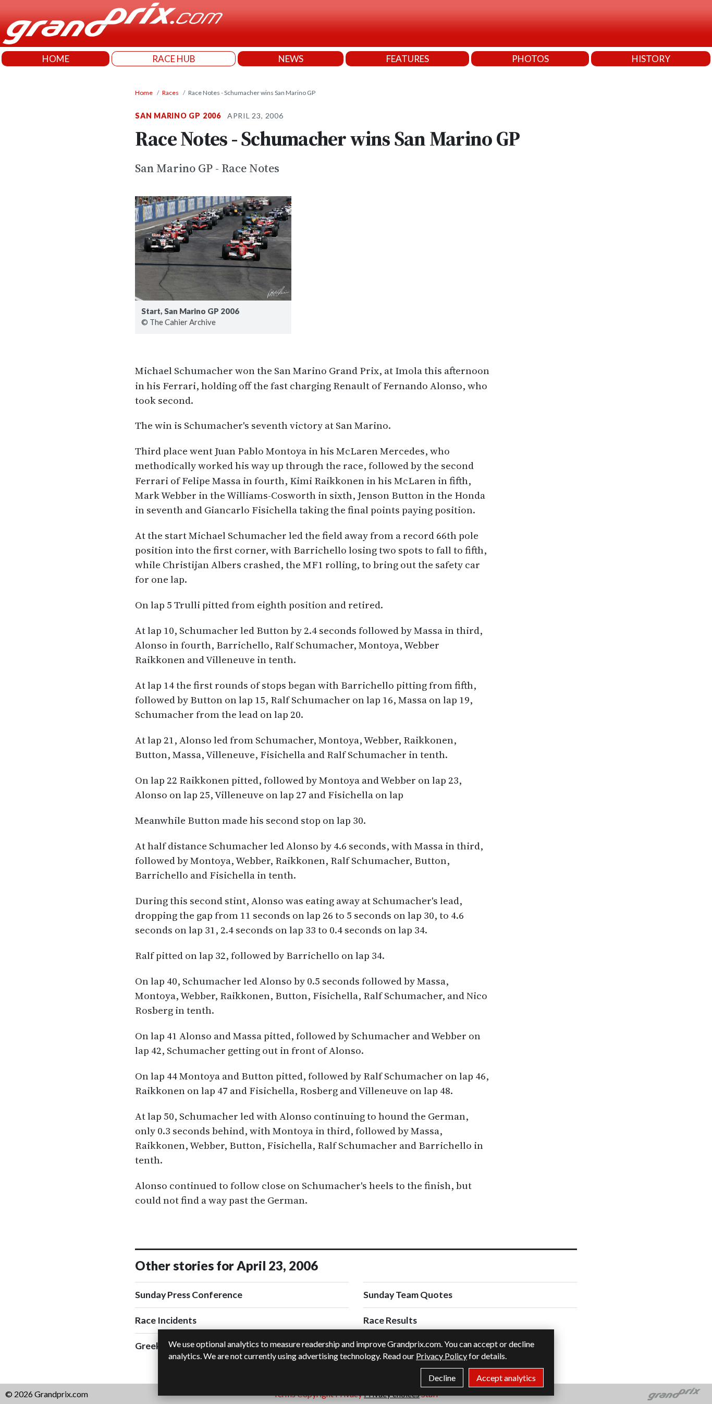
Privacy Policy (441, 1356)
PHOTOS (530, 58)
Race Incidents (166, 1320)
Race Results (390, 1320)
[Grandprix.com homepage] (674, 1394)
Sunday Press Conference (188, 1294)
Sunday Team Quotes (407, 1294)
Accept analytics (506, 1378)
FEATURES (407, 58)
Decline (442, 1378)
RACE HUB (173, 58)
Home (144, 93)
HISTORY (651, 58)
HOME (55, 58)
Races (170, 93)
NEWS (290, 58)
